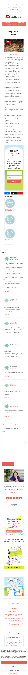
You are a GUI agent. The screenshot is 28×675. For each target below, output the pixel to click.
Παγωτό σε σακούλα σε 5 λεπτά (14, 611)
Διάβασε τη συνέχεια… (14, 645)
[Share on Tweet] (14, 193)
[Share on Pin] (20, 193)
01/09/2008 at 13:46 (14, 300)
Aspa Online (14, 16)
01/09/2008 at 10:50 (14, 323)
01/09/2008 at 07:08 (14, 385)
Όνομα (4, 444)
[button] (26, 647)
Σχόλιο (4, 431)
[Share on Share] (7, 193)
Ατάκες (14, 244)
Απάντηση (6, 291)
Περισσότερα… (14, 492)
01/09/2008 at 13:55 (14, 259)
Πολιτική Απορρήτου (13, 673)
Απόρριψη (14, 666)
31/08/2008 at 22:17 (14, 406)
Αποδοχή (14, 662)
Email (3, 450)
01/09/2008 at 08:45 (14, 368)
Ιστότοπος (4, 457)
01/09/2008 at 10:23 (14, 345)
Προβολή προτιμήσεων (14, 670)
